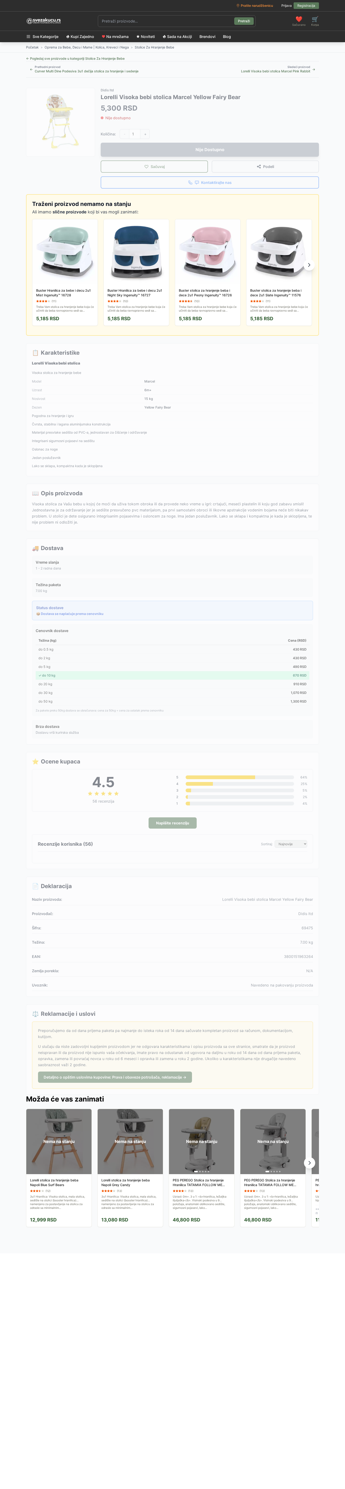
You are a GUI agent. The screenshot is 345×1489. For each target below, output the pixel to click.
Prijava (286, 5)
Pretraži (244, 21)
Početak (32, 47)
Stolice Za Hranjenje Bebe (154, 47)
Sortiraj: (267, 844)
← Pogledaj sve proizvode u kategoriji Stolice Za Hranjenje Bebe (75, 58)
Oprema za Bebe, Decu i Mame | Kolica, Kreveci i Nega (87, 47)
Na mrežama (117, 36)
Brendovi (207, 36)
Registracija (306, 5)
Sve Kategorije (45, 36)
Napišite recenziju (172, 823)
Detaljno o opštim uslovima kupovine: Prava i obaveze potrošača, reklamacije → (115, 1077)
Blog (227, 36)
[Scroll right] (309, 265)
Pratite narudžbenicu (257, 5)
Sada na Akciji (179, 36)
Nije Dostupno (210, 149)
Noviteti (148, 36)
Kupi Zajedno (82, 36)
